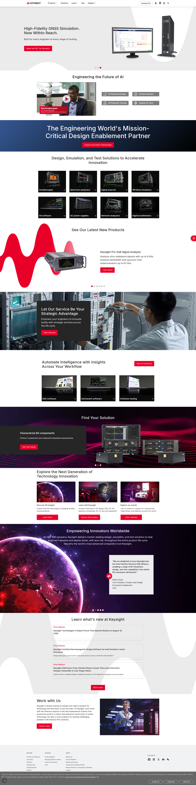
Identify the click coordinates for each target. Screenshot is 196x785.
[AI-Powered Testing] (115, 100)
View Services (50, 332)
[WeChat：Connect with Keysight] (167, 759)
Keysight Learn (31, 765)
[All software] (52, 196)
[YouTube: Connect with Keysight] (163, 759)
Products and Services (33, 757)
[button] (156, 3)
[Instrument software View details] (98, 375)
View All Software (144, 363)
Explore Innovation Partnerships (98, 145)
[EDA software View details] (59, 375)
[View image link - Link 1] (65, 261)
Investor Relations (71, 759)
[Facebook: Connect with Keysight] (149, 759)
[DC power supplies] (83, 196)
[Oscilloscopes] (52, 170)
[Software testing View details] (136, 375)
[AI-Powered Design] (115, 91)
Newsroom (69, 757)
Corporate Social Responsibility (75, 765)
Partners (29, 770)
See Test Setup (29, 447)
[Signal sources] (114, 170)
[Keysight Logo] (34, 3)
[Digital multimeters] (145, 196)
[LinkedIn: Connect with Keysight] (153, 759)
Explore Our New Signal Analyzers (40, 48)
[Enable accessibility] (4, 780)
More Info (186, 782)
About (68, 753)
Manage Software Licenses (53, 759)
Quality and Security (72, 762)
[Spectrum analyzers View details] (83, 170)
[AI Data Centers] (145, 91)
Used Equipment (31, 767)
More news (98, 687)
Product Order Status (51, 762)
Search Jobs (44, 726)
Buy (83, 3)
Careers (68, 770)
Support (48, 753)
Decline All (171, 782)
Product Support (50, 757)
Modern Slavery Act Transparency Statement (79, 767)
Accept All (155, 782)
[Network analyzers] (114, 196)
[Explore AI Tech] (145, 100)
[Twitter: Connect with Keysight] (158, 759)
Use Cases (30, 759)
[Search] (168, 3)
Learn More (107, 270)
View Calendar (131, 517)
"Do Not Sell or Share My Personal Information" (80, 777)
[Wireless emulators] (145, 170)
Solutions (64, 3)
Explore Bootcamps (89, 517)
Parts (46, 765)
